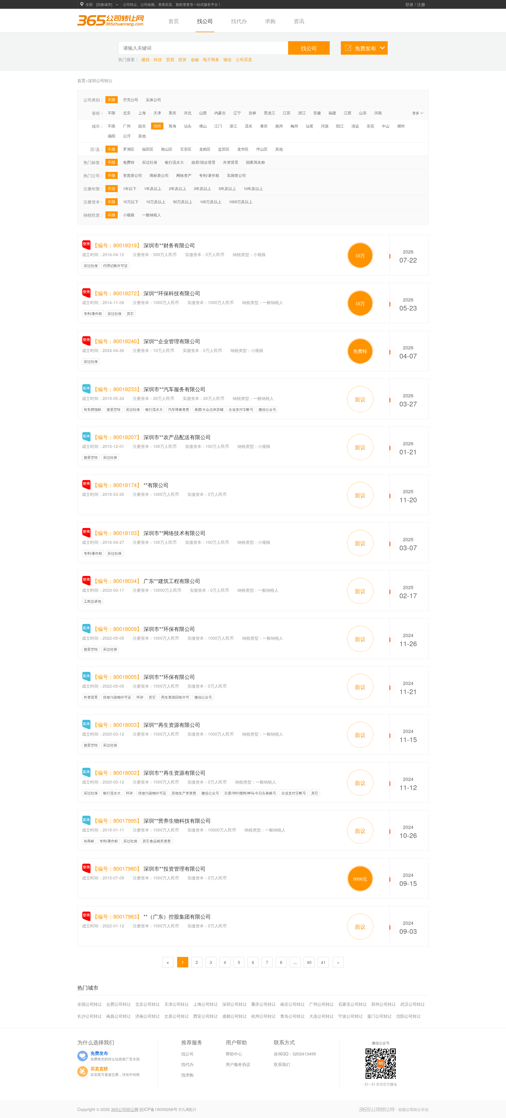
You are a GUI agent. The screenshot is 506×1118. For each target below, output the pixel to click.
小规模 (128, 215)
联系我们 (282, 1064)
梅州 (294, 126)
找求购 (187, 1075)
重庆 (172, 112)
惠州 (279, 126)
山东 (363, 112)
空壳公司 (130, 99)
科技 (158, 59)
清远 (355, 126)
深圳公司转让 (234, 1004)
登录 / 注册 (415, 4)
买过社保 (149, 162)
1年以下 (129, 188)
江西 (347, 112)
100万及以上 (210, 201)
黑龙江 (269, 112)
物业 (228, 59)
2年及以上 (177, 188)
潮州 (401, 126)
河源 (325, 126)
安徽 (317, 112)
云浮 (127, 136)
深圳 (157, 126)
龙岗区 (205, 149)
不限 (111, 99)
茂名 (248, 126)
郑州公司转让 (383, 1004)
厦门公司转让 (379, 1016)
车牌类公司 (236, 175)
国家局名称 (255, 162)
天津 (157, 112)
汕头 (188, 126)
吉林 (252, 112)
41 (323, 962)
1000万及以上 (240, 201)
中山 (385, 126)
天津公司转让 (176, 1004)
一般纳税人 (151, 215)
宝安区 (186, 149)
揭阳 (111, 136)
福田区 (147, 149)
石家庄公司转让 (352, 1004)
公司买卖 (244, 59)
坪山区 (262, 149)
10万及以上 (155, 201)
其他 (142, 136)
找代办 (239, 21)
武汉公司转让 (412, 1004)
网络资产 (184, 175)
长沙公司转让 (89, 1016)
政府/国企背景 (204, 162)
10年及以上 (253, 188)
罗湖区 (128, 149)
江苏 (286, 112)
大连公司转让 (321, 1016)
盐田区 (224, 149)
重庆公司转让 (263, 1004)
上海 (142, 112)
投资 (183, 59)
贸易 (170, 59)
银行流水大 (174, 162)
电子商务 (211, 59)
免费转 (128, 162)
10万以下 (131, 201)
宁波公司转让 (350, 1016)
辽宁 (237, 112)
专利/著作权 (209, 175)
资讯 (299, 21)
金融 (195, 59)
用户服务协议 (238, 1064)
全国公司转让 (89, 1004)
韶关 (142, 126)
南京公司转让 (292, 1004)
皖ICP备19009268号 (159, 1109)
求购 (270, 21)
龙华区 (243, 149)
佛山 (203, 126)
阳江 (340, 126)
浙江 (302, 112)
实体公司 (153, 99)
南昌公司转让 (118, 1016)
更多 (418, 112)
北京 (127, 112)
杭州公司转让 (263, 1016)
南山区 (166, 149)
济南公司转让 (147, 1016)
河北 (188, 112)
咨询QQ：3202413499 (295, 1054)
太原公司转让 (176, 1016)
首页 (173, 21)
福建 (332, 112)
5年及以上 (227, 188)
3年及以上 (202, 188)
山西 (203, 112)
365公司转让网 (125, 1109)
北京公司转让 (147, 1004)
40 (309, 962)
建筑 (146, 59)
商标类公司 (159, 175)
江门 (218, 126)
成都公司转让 (234, 1016)
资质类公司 (132, 175)
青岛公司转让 (292, 1016)
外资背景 (230, 162)
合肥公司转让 (118, 1004)
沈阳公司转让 (408, 1016)
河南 (378, 112)
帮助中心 (234, 1054)
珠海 (172, 126)
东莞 (370, 126)
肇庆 (264, 126)
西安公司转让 (205, 1016)
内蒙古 (220, 112)
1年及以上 (152, 188)
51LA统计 (187, 1109)
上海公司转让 (205, 1004)
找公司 (205, 21)
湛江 (233, 126)
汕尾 (309, 126)
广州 (127, 126)
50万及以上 (182, 201)
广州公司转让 (321, 1004)
